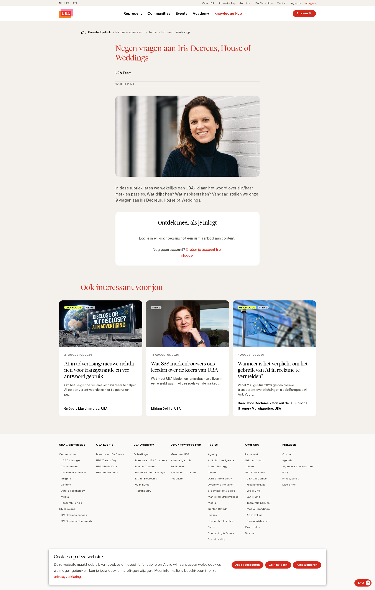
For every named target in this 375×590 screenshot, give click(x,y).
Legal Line (253, 490)
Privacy (212, 514)
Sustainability (216, 539)
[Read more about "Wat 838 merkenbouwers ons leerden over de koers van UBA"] (187, 358)
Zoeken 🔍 (304, 13)
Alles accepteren (247, 564)
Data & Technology (73, 490)
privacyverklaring (67, 577)
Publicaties (178, 466)
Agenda (296, 3)
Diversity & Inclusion (221, 484)
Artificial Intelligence (221, 460)
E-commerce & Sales (221, 490)
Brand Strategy (217, 466)
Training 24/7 (143, 490)
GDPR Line (253, 496)
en (75, 3)
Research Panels (71, 502)
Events (182, 13)
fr (68, 3)
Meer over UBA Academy (151, 460)
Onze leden (252, 527)
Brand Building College (150, 472)
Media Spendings (258, 508)
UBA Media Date (106, 466)
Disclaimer (289, 484)
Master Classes (145, 466)
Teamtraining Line (258, 502)
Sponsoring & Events (221, 533)
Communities (159, 13)
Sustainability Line (258, 521)
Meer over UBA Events (110, 454)
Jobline (249, 466)
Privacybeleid (290, 478)
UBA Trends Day (106, 460)
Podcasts (177, 478)
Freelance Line (256, 484)
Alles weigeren (307, 564)
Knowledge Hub (228, 13)
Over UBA (208, 3)
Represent (133, 13)
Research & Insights (220, 521)
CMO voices (67, 508)
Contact (282, 3)
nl (60, 3)
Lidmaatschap (227, 3)
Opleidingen (141, 454)
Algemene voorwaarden (297, 466)
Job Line (244, 3)
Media (65, 496)
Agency (213, 454)
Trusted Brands (217, 508)
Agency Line (255, 514)
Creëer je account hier (204, 249)
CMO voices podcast (74, 514)
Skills (211, 527)
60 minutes (142, 484)
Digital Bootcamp (146, 478)
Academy (201, 13)
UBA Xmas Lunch (107, 472)
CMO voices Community (76, 521)
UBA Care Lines (263, 3)
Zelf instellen (278, 564)
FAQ (285, 472)
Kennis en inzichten (183, 472)
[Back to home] (66, 13)
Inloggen (310, 3)
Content (66, 484)
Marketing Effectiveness (223, 496)
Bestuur (250, 533)
